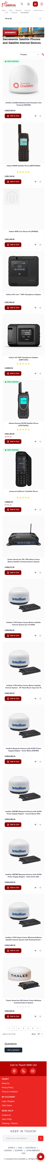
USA (6, 12)
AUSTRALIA (30, 1148)
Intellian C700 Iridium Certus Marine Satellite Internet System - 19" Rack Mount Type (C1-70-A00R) (23, 686)
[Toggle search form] (22, 4)
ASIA (20, 1148)
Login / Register (8, 1101)
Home (4, 10)
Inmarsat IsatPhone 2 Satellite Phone (23, 491)
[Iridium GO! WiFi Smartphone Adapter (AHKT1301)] (23, 335)
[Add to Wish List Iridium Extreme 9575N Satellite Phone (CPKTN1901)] (35, 441)
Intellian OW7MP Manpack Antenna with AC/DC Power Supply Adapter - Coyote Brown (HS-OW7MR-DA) (23, 812)
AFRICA (11, 1148)
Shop (10, 10)
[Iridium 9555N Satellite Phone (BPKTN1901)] (23, 143)
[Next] (37, 1028)
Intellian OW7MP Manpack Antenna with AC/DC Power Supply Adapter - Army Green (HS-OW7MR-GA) (23, 875)
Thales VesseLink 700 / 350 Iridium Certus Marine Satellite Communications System (23, 560)
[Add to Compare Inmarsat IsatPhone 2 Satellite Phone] (40, 510)
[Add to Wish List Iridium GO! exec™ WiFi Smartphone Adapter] (35, 308)
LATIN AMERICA (33, 1151)
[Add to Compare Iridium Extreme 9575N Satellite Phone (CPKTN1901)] (40, 441)
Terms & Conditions (10, 1092)
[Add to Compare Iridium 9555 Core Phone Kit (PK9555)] (40, 245)
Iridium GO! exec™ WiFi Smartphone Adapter (23, 294)
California (14, 12)
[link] (9, 1028)
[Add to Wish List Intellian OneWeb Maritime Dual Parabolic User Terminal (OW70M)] (35, 116)
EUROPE (19, 1151)
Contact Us (6, 1115)
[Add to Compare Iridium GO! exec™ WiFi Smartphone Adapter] (40, 308)
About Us (5, 1083)
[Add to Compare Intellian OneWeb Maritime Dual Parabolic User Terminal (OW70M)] (40, 116)
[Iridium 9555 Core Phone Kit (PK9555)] (23, 208)
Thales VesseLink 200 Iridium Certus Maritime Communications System (23, 1002)
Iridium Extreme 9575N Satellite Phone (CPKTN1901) (23, 424)
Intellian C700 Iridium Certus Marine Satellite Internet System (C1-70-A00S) (23, 623)
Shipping (5, 1123)
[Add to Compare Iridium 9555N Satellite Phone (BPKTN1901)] (40, 182)
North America (38, 10)
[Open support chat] (40, 1156)
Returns (14, 1123)
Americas (27, 10)
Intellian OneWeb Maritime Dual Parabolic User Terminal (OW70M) (23, 104)
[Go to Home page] (9, 4)
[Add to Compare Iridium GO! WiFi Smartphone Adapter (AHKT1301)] (40, 373)
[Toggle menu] (42, 4)
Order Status (7, 1105)
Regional (18, 10)
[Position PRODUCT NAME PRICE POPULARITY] (29, 54)
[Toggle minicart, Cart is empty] (35, 4)
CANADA (8, 1151)
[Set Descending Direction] (43, 54)
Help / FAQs (7, 1119)
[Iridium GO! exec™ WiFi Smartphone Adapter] (23, 272)
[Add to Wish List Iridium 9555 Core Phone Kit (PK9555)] (35, 245)
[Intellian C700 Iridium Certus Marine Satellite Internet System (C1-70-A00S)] (23, 599)
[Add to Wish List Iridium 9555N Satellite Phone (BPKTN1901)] (35, 182)
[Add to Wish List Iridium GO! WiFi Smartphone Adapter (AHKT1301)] (35, 373)
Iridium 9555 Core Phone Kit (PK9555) (23, 231)
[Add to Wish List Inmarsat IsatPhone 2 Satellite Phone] (35, 510)
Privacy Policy (7, 1087)
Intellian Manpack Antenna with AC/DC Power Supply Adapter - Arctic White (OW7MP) (23, 749)
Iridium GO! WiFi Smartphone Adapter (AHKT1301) (23, 359)
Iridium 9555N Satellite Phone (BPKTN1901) (23, 166)
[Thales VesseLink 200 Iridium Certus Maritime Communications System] (23, 977)
